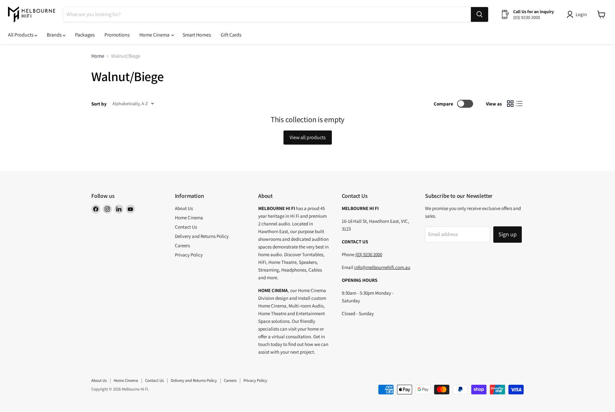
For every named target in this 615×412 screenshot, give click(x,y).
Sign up (507, 234)
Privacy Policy (189, 255)
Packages (85, 34)
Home (97, 56)
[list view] (519, 103)
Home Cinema (154, 34)
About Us (184, 208)
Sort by (99, 103)
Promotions (117, 34)
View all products (308, 137)
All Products (21, 34)
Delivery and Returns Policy (202, 236)
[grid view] (510, 103)
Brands (55, 34)
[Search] (479, 14)
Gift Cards (231, 34)
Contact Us (186, 227)
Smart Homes (197, 34)
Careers (182, 245)
